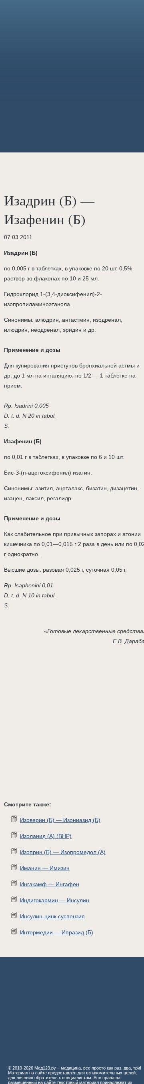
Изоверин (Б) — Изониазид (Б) (60, 820)
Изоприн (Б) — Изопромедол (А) (63, 852)
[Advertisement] (72, 76)
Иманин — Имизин (45, 868)
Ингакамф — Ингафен (49, 884)
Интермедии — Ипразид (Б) (56, 932)
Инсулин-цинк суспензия (52, 916)
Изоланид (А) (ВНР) (46, 836)
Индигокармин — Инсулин (54, 900)
